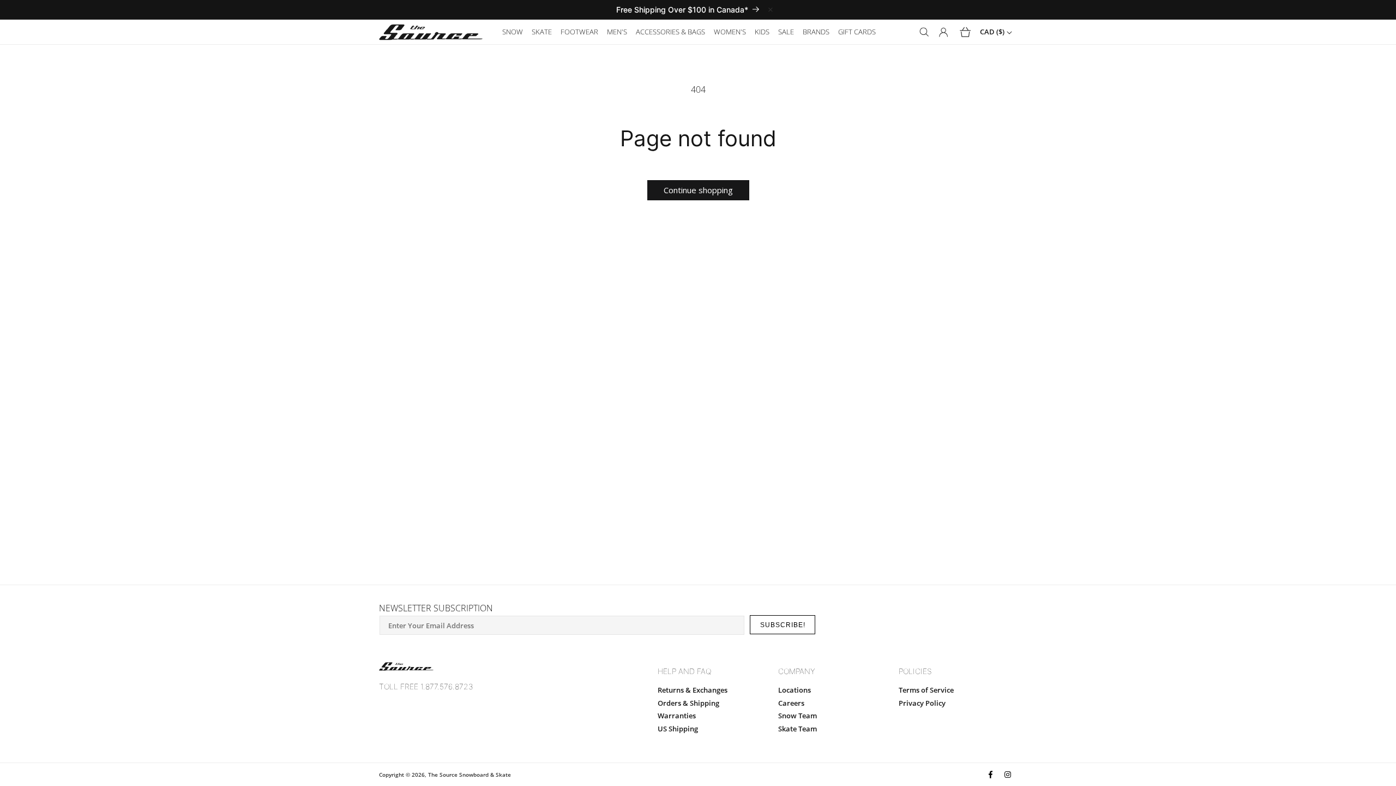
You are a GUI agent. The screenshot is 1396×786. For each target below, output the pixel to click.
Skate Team (797, 729)
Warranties (677, 715)
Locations (794, 690)
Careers (791, 703)
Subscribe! (782, 625)
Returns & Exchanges (692, 690)
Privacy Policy (922, 703)
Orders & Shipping (688, 703)
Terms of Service (926, 690)
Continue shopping (698, 189)
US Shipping (678, 729)
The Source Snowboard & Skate (469, 774)
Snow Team (797, 715)
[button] (512, 32)
